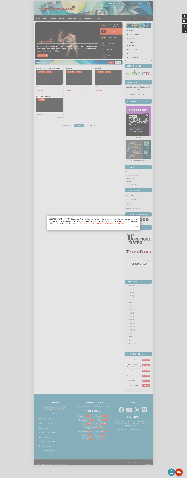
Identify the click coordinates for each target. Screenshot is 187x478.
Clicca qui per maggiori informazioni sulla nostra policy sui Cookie (101, 223)
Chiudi (136, 227)
